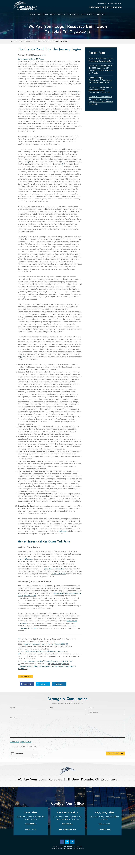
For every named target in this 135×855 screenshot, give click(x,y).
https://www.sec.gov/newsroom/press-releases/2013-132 (45, 651)
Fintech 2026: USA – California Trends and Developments (101, 59)
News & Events (87, 14)
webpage (63, 531)
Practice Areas (56, 14)
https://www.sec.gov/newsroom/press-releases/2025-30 (45, 644)
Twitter (43, 684)
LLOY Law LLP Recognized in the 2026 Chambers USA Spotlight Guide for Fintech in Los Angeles (101, 69)
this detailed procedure (54, 569)
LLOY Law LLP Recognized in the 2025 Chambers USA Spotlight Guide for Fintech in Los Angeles (101, 100)
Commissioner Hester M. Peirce (31, 59)
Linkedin (59, 684)
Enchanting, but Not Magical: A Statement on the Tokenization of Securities (101, 89)
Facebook (27, 684)
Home (32, 14)
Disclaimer (14, 742)
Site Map (62, 848)
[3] (63, 164)
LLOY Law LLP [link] (63, 846)
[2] (28, 162)
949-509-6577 (96, 7)
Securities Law (24, 41)
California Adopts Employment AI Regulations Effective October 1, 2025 (100, 80)
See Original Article (25, 676)
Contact (101, 14)
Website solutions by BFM (75, 848)
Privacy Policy (26, 742)
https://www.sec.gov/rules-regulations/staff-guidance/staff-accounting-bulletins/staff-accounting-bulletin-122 (47, 666)
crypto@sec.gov (26, 559)
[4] (21, 357)
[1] (77, 92)
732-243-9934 (114, 7)
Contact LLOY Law (115, 753)
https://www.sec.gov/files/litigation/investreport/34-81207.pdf (47, 661)
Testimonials (72, 14)
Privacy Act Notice (58, 574)
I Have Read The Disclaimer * (24, 747)
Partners (42, 14)
